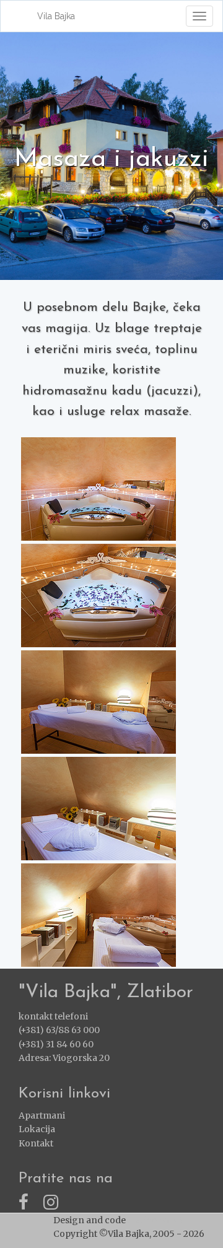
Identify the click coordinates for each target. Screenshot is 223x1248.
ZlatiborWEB (155, 1220)
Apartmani (42, 1115)
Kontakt (36, 1143)
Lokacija (37, 1129)
